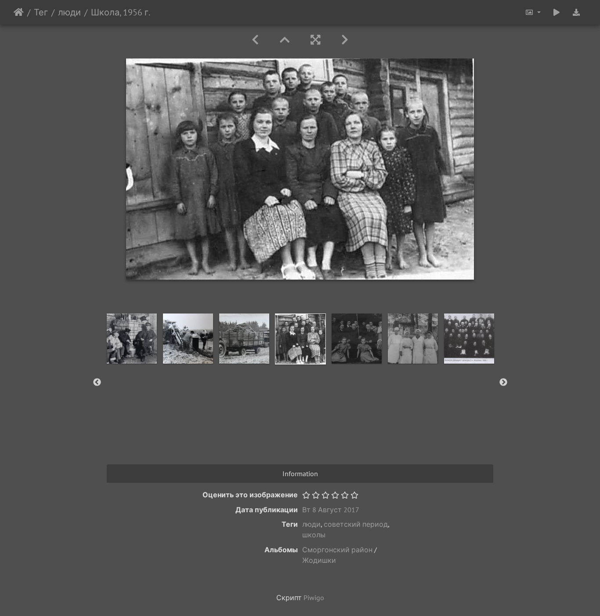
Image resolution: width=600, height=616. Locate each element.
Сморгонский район (337, 549)
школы (313, 534)
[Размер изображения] (532, 12)
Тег (41, 12)
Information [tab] (300, 473)
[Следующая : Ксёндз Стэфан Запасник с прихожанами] (345, 40)
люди (69, 12)
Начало (19, 12)
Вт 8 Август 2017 (330, 509)
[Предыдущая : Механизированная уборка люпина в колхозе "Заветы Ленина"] (255, 40)
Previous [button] (97, 382)
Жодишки (319, 560)
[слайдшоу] (556, 12)
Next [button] (503, 382)
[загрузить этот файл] (576, 12)
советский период (356, 524)
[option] (132, 338)
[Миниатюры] (284, 40)
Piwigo (314, 597)
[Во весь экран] (315, 40)
